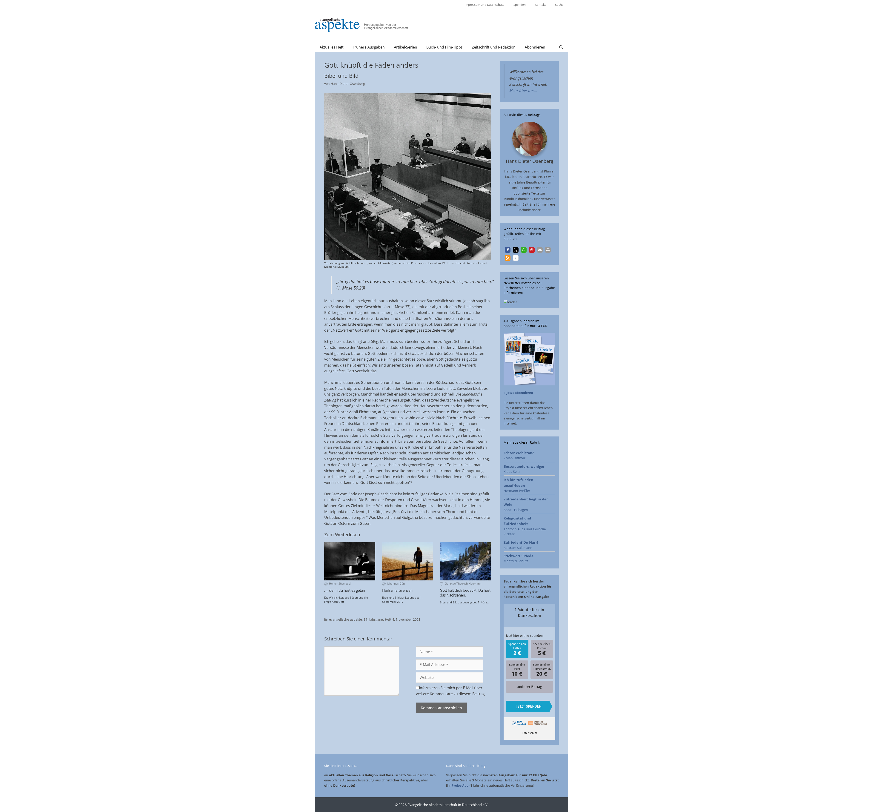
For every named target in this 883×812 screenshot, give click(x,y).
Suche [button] (559, 5)
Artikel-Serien (405, 47)
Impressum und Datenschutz (484, 5)
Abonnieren (535, 47)
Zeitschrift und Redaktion (494, 47)
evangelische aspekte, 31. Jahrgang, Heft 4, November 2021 (374, 619)
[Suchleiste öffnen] (561, 47)
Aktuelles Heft (332, 47)
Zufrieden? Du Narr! (521, 542)
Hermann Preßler (517, 490)
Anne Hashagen (516, 510)
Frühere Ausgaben (369, 47)
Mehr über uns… (523, 90)
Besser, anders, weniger (524, 466)
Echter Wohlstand (519, 452)
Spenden (519, 5)
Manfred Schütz (516, 561)
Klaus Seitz (512, 471)
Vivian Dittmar (514, 458)
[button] (507, 250)
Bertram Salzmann (518, 547)
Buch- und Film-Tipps (444, 47)
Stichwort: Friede (518, 556)
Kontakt (540, 5)
